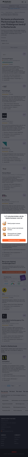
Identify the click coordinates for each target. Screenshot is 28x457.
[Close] (25, 215)
